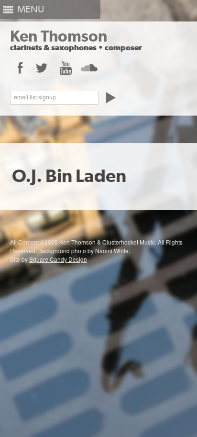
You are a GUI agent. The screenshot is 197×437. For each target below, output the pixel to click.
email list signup (35, 97)
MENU (30, 9)
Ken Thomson (58, 36)
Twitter (42, 67)
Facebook (19, 67)
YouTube (65, 67)
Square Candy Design (58, 259)
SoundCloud (88, 67)
